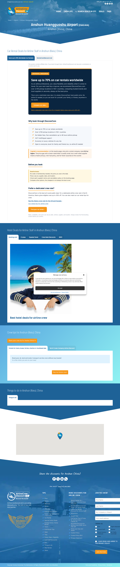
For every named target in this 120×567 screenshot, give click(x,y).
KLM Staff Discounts (51, 540)
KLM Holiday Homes (51, 511)
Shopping (48, 509)
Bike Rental (48, 548)
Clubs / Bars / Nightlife (52, 537)
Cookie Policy (75, 533)
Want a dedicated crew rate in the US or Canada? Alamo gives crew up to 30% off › (55, 110)
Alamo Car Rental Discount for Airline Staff (78, 510)
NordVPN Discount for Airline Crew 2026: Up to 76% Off (78, 525)
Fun (46, 542)
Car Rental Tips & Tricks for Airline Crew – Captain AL (78, 520)
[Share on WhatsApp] (66, 480)
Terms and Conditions (91, 565)
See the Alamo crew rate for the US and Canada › (45, 201)
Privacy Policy (65, 292)
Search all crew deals (64, 486)
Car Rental (48, 518)
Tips (46, 534)
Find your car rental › (37, 209)
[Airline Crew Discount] (29, 11)
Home (58, 11)
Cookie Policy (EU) (76, 535)
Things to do (48, 545)
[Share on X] (58, 480)
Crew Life (68, 11)
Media (46, 506)
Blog (46, 498)
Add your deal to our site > (105, 2)
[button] (84, 275)
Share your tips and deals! (77, 529)
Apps (46, 532)
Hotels (47, 501)
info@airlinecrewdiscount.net (15, 2)
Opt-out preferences (56, 292)
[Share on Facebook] (54, 480)
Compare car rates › (40, 105)
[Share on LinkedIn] (62, 480)
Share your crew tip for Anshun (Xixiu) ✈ (22, 340)
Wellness (47, 503)
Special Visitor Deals (51, 520)
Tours (46, 527)
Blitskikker (55, 565)
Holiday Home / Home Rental (51, 523)
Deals (101, 11)
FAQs (109, 11)
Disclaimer (109, 565)
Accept (60, 288)
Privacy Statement (76, 538)
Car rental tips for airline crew (38, 204)
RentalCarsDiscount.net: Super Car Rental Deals (78, 506)
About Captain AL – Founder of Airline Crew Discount (78, 502)
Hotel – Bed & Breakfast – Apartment (52, 514)
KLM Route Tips (49, 529)
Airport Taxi (74, 516)
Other (46, 550)
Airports (16, 20)
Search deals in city (87, 11)
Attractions (74, 513)
